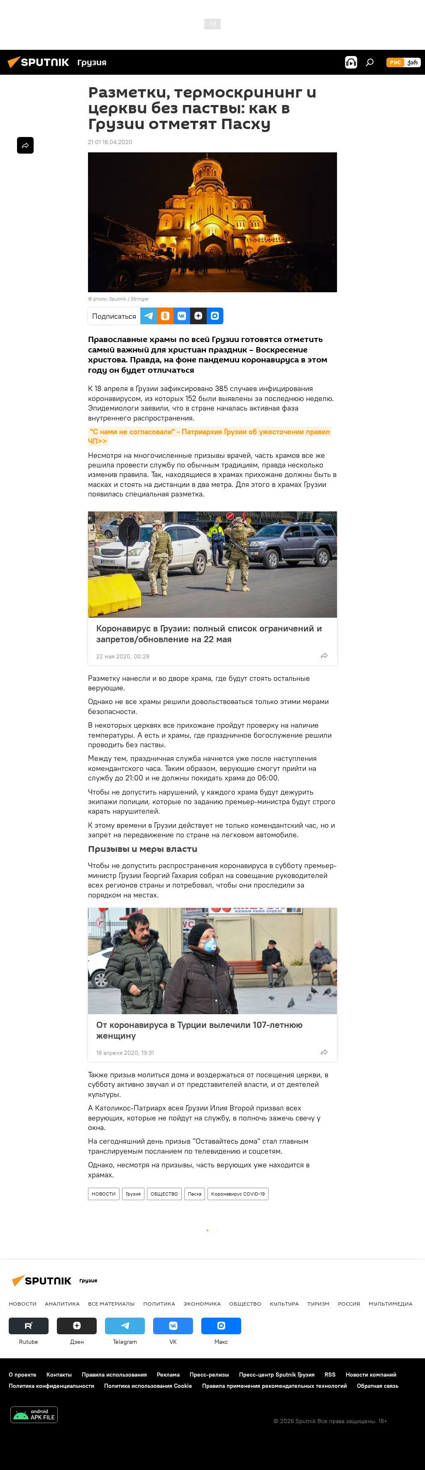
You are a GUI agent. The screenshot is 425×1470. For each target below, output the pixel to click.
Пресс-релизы (209, 1374)
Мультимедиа (391, 1303)
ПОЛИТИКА (159, 1303)
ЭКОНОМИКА (202, 1303)
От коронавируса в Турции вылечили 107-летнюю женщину (199, 1030)
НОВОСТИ (104, 1194)
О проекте (23, 1374)
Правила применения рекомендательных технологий (274, 1385)
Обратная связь (377, 1385)
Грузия (133, 1194)
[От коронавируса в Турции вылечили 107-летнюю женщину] (212, 961)
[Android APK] (34, 1415)
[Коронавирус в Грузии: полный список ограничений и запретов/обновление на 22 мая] (212, 564)
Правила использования (114, 1374)
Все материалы (111, 1303)
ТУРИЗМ (318, 1303)
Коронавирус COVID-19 (238, 1194)
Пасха (194, 1194)
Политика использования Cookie (148, 1385)
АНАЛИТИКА (62, 1303)
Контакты (59, 1374)
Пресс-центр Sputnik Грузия (277, 1374)
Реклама (168, 1374)
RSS (330, 1374)
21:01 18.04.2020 (110, 142)
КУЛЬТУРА (284, 1303)
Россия (349, 1303)
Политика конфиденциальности (51, 1385)
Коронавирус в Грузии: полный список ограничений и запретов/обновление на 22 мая (209, 633)
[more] (324, 655)
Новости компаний (371, 1374)
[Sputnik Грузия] (40, 69)
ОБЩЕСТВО (164, 1194)
